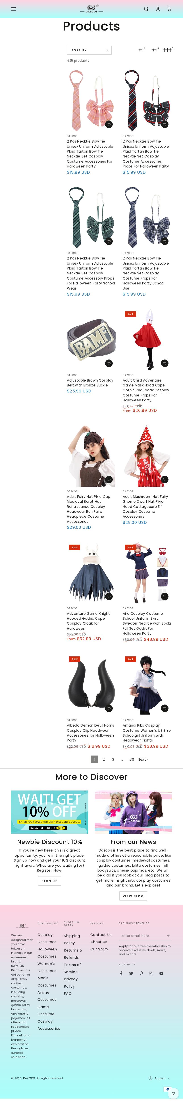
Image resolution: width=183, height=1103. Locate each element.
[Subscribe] (169, 936)
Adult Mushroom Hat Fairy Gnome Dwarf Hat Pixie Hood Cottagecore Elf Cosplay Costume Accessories (145, 506)
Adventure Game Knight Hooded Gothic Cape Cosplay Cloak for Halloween (88, 621)
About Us (98, 941)
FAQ (68, 993)
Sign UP (50, 881)
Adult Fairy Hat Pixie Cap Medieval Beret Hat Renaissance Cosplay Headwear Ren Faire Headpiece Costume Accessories (88, 509)
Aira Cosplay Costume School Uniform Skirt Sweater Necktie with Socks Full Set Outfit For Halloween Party (147, 623)
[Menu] (13, 9)
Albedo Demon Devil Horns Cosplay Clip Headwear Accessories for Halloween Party (90, 733)
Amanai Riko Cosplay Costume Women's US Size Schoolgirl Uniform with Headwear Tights (147, 733)
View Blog (133, 896)
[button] (146, 9)
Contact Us (101, 934)
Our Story (99, 949)
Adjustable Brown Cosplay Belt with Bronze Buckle (90, 383)
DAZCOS (29, 1078)
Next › (142, 759)
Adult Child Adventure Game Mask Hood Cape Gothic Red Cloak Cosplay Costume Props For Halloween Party (146, 390)
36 (132, 759)
